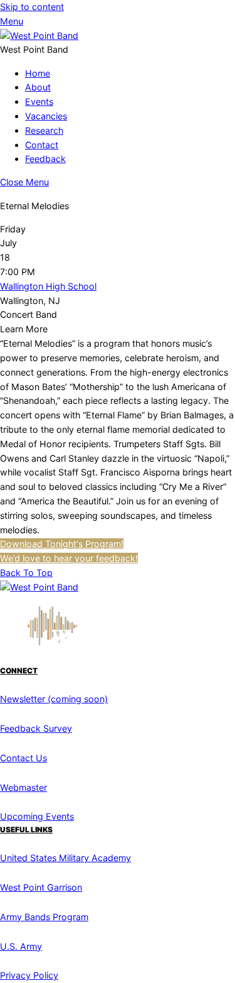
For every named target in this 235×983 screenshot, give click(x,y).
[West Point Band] (39, 35)
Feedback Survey (36, 728)
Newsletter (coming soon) (54, 698)
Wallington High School (48, 286)
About (38, 87)
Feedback (45, 158)
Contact (41, 144)
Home (37, 73)
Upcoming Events (37, 816)
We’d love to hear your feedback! (69, 558)
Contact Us (23, 757)
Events (39, 101)
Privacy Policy (29, 975)
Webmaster (23, 787)
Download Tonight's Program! (61, 543)
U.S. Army (21, 946)
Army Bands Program (44, 916)
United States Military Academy (65, 857)
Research (44, 130)
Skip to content (32, 6)
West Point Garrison (41, 887)
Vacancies (46, 116)
